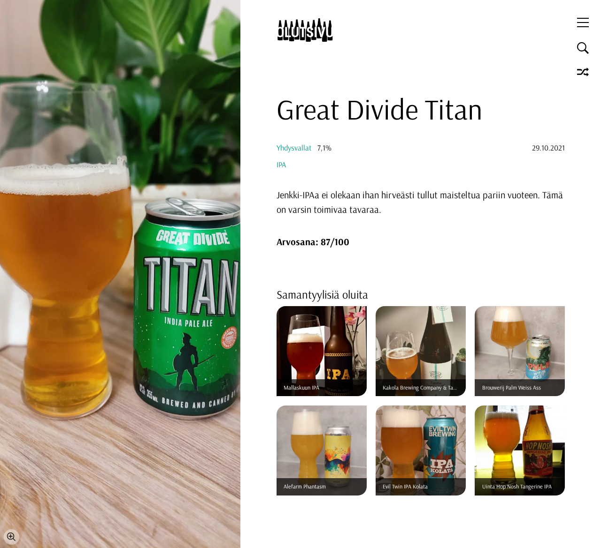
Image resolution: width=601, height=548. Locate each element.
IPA (281, 164)
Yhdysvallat (294, 147)
